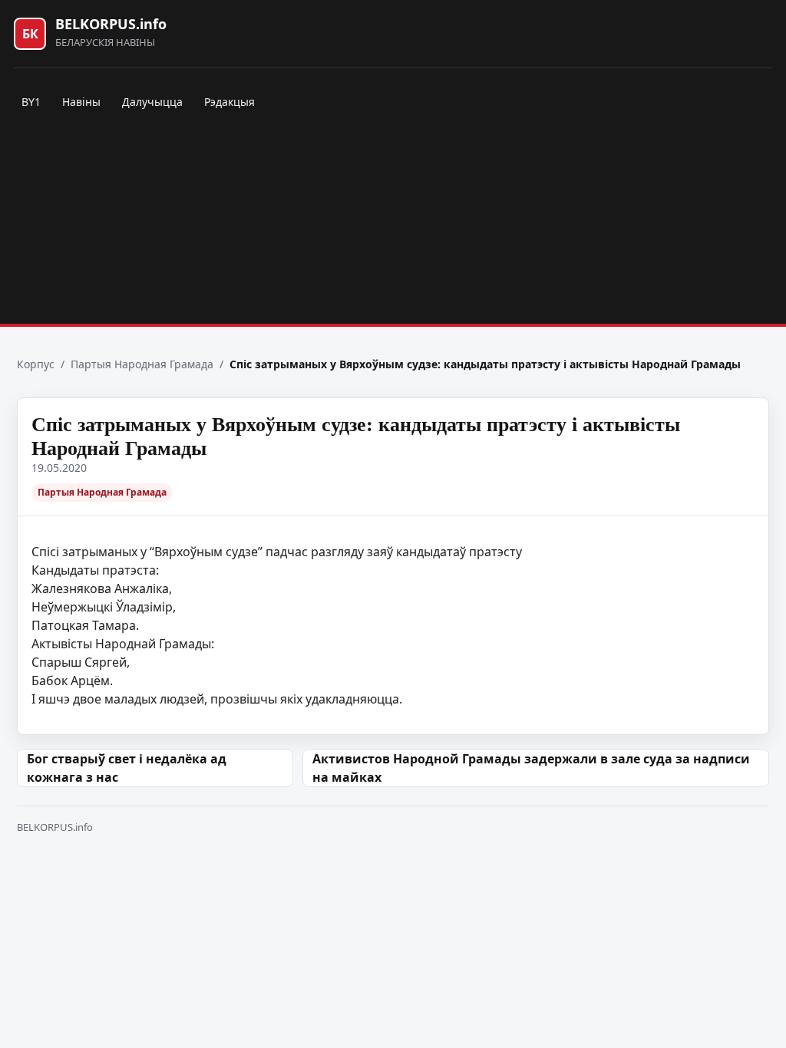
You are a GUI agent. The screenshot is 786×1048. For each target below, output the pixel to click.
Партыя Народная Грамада (142, 364)
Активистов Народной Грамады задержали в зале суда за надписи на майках (531, 768)
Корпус (35, 364)
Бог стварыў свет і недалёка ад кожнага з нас (126, 768)
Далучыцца (152, 101)
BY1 (31, 101)
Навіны (81, 101)
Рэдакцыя (229, 101)
